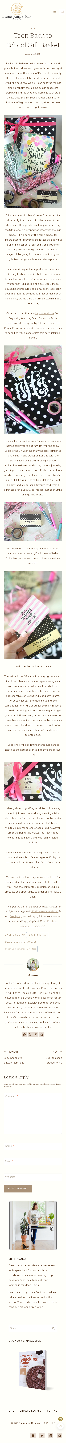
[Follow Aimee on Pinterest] (41, 1034)
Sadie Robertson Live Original (20, 942)
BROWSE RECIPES (30, 1411)
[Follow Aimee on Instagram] (35, 1034)
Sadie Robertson (38, 935)
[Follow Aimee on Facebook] (24, 1034)
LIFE (33, 28)
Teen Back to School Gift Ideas (20, 948)
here (52, 877)
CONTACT (53, 1411)
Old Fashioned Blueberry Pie (54, 1058)
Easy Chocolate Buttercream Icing (14, 1058)
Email (9, 1161)
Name (9, 1146)
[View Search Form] (62, 11)
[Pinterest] (59, 1435)
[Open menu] (55, 11)
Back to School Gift (15, 935)
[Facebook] (33, 1435)
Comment (11, 1096)
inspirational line (44, 313)
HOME (10, 1411)
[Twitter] (42, 1435)
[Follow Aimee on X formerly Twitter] (30, 1034)
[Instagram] (50, 1435)
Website (10, 1177)
